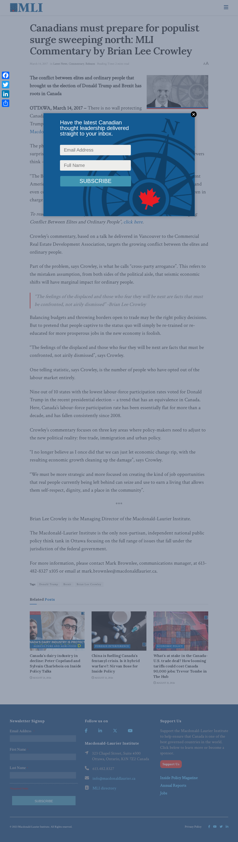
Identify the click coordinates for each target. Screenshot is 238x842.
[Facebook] (5, 75)
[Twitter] (5, 84)
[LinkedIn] (5, 94)
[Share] (5, 103)
